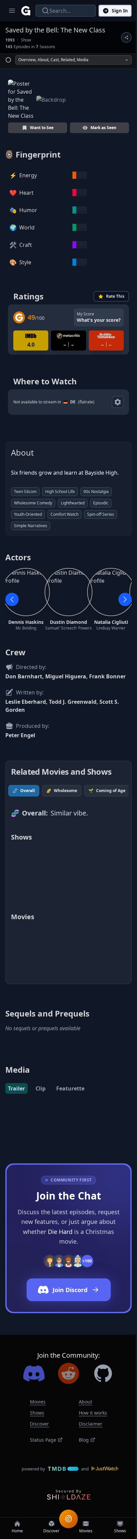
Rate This (115, 296)
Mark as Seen (103, 127)
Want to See (42, 127)
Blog (84, 1440)
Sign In (120, 10)
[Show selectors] (118, 402)
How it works (93, 1413)
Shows (37, 1413)
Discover (39, 1424)
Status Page (43, 1440)
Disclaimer (90, 1424)
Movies (38, 1402)
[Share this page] (126, 37)
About (85, 1402)
